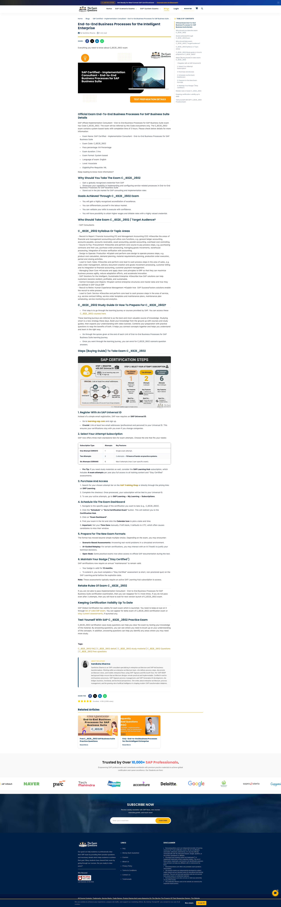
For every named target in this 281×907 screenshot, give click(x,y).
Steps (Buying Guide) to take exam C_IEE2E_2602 (188, 59)
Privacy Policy (127, 866)
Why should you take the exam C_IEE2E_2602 (187, 31)
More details (189, 903)
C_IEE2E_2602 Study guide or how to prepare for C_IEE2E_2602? (189, 53)
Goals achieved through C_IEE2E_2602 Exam (184, 37)
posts (138, 812)
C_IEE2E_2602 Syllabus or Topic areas (187, 48)
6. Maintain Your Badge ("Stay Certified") (187, 87)
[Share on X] (92, 41)
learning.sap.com (96, 421)
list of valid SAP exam (95, 610)
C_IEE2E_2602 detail (106, 648)
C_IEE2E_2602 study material (131, 648)
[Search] (202, 8)
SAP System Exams (149, 8)
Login (176, 8)
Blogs (166, 8)
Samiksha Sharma (100, 664)
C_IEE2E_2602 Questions (158, 648)
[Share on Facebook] (87, 41)
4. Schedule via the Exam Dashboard (186, 76)
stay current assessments (90, 613)
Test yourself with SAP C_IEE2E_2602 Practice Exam (189, 101)
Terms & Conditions (129, 870)
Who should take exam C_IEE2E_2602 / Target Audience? (188, 42)
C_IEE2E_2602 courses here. (93, 313)
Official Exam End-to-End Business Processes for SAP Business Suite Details (186, 25)
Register (188, 9)
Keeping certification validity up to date (188, 95)
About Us (125, 861)
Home (109, 8)
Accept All (201, 903)
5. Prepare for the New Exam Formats (187, 81)
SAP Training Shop (129, 485)
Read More (84, 745)
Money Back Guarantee (130, 853)
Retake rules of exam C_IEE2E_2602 (188, 91)
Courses (125, 857)
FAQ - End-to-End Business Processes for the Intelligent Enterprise (139, 739)
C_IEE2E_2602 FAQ (86, 648)
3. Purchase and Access (185, 72)
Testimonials (126, 879)
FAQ (123, 848)
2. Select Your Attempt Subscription (185, 67)
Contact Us (126, 875)
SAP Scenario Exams (125, 8)
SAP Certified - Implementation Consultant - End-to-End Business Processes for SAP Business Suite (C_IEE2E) (134, 19)
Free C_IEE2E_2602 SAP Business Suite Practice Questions (97, 739)
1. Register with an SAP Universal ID (189, 63)
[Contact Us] (275, 893)
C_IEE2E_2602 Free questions (93, 651)
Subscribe (163, 820)
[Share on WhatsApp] (102, 41)
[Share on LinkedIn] (97, 41)
